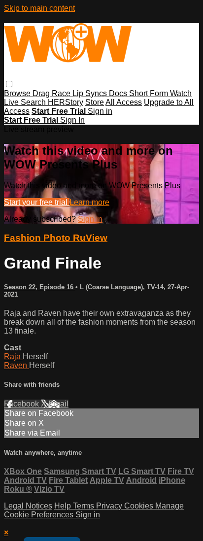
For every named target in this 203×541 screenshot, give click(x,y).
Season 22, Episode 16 (39, 287)
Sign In (72, 120)
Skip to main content (39, 8)
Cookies (139, 506)
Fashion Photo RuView (55, 238)
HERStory (65, 102)
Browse (18, 93)
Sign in (100, 111)
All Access (123, 102)
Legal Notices (28, 506)
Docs (119, 93)
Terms (84, 506)
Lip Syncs (90, 93)
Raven (16, 365)
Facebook (22, 404)
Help (63, 506)
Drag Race (52, 93)
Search (34, 102)
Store (94, 102)
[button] (9, 84)
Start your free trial (36, 202)
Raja (13, 356)
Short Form (149, 93)
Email (58, 404)
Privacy (110, 506)
